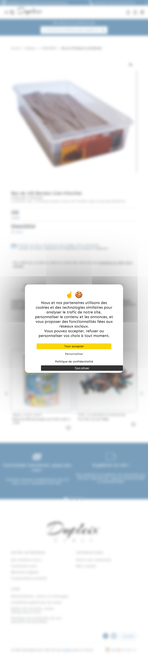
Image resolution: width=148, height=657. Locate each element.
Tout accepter (74, 346)
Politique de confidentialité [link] (74, 361)
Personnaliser (74, 354)
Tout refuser (82, 368)
